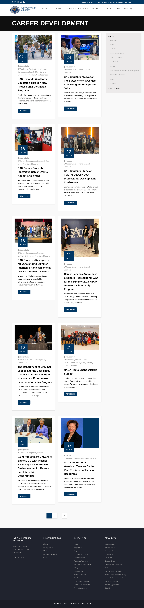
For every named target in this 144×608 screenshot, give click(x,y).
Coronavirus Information (82, 554)
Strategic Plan (78, 571)
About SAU (44, 9)
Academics (57, 9)
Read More (24, 111)
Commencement (80, 558)
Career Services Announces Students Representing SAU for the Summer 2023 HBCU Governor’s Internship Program (81, 282)
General (43, 72)
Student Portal (110, 547)
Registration (78, 547)
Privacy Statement (80, 588)
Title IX (107, 588)
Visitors (128, 2)
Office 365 (108, 558)
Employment (78, 551)
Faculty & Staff (95, 2)
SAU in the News (114, 88)
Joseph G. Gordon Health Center (116, 578)
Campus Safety (110, 544)
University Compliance (81, 581)
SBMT (66, 366)
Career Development (74, 70)
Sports (112, 79)
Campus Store (110, 561)
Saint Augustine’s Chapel (82, 564)
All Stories (111, 36)
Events (76, 578)
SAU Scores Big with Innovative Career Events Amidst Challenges (33, 172)
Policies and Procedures (82, 585)
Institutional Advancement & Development (124, 70)
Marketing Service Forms (113, 571)
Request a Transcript (81, 561)
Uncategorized (42, 75)
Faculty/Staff (34, 72)
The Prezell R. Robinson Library (115, 574)
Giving (118, 9)
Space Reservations (111, 581)
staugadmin (24, 66)
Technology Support (112, 585)
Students (96, 9)
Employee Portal (110, 551)
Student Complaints (80, 574)
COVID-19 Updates (116, 57)
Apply (76, 544)
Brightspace (109, 554)
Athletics (108, 9)
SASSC (27, 363)
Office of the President (26, 75)
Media (104, 2)
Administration (35, 69)
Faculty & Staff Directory (113, 564)
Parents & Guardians (115, 2)
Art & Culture (114, 49)
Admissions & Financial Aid (77, 9)
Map (106, 568)
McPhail (21, 256)
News (126, 9)
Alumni (85, 2)
